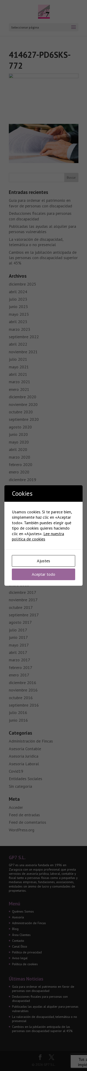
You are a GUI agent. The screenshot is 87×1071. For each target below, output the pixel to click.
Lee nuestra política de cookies (38, 536)
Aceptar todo (43, 574)
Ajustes (43, 560)
